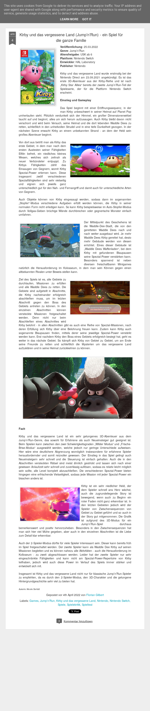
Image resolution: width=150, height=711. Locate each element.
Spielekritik (73, 604)
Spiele (61, 604)
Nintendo (102, 601)
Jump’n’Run (47, 601)
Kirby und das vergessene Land (76, 601)
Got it (87, 19)
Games (33, 601)
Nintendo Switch (120, 601)
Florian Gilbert (95, 595)
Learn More (69, 19)
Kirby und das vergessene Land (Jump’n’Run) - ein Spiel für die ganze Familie (71, 37)
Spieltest (87, 604)
